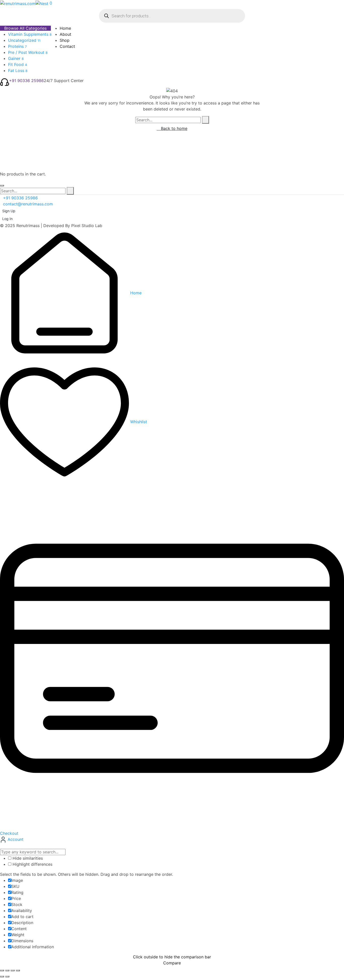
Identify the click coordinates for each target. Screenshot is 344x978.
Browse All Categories (25, 28)
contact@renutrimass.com (28, 203)
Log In (7, 218)
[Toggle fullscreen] (7, 970)
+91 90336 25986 (26, 80)
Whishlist (138, 421)
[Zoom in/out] (2, 970)
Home (135, 292)
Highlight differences (31, 864)
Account (14, 839)
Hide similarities (27, 858)
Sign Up (8, 211)
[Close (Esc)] (18, 970)
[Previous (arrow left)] (2, 976)
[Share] (13, 970)
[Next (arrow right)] (7, 976)
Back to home (173, 128)
